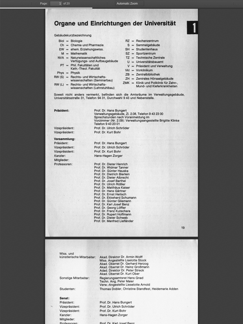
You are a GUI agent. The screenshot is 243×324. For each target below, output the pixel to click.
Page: (44, 3)
